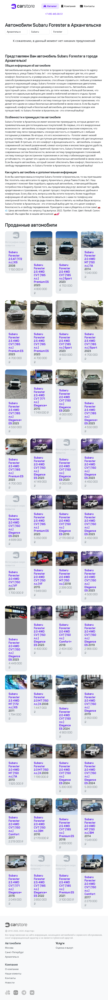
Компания (11, 964)
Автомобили (13, 943)
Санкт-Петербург (14, 952)
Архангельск (12, 956)
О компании (12, 969)
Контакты (10, 978)
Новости (9, 982)
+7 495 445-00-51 (54, 13)
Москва (9, 947)
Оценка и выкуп (64, 947)
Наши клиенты (13, 973)
